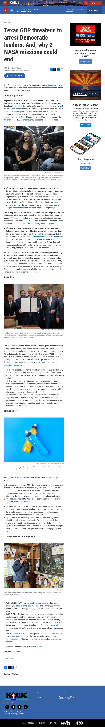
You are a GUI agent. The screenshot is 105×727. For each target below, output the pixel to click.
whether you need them (23, 502)
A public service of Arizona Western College (67, 697)
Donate (97, 3)
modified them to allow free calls (26, 606)
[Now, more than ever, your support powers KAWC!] (85, 34)
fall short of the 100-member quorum (19, 120)
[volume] (12, 10)
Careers (39, 697)
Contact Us (62, 693)
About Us (40, 693)
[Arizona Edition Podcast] (85, 85)
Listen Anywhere (85, 159)
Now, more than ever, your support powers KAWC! (85, 53)
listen (33, 88)
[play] (5, 10)
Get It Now (85, 168)
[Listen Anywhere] (85, 144)
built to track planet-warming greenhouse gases (34, 223)
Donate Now (85, 61)
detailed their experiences (29, 272)
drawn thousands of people (17, 636)
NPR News (7, 23)
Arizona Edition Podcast (85, 104)
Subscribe (52, 85)
